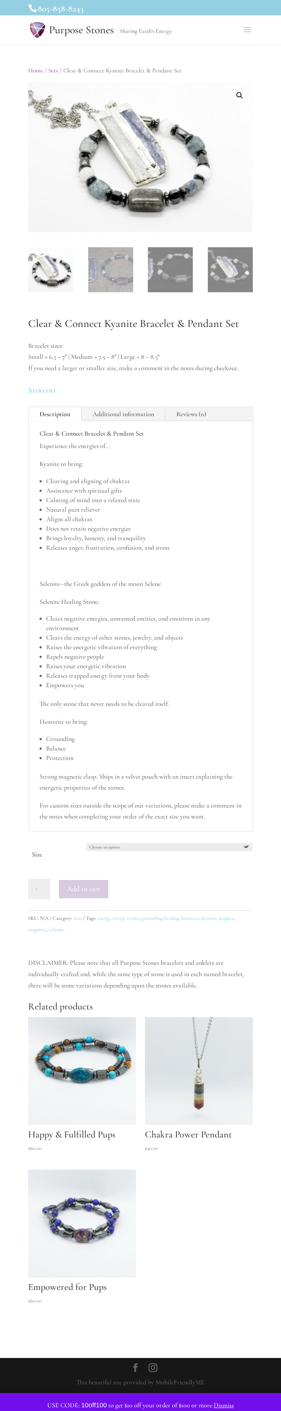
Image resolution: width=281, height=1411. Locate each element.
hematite (190, 918)
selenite (57, 929)
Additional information (123, 414)
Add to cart (83, 889)
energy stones (125, 918)
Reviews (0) (191, 414)
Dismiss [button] (224, 1405)
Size (37, 854)
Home (35, 70)
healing (171, 918)
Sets (53, 70)
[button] (239, 95)
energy (103, 918)
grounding (152, 918)
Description (55, 414)
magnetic (37, 929)
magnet (226, 918)
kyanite (209, 918)
